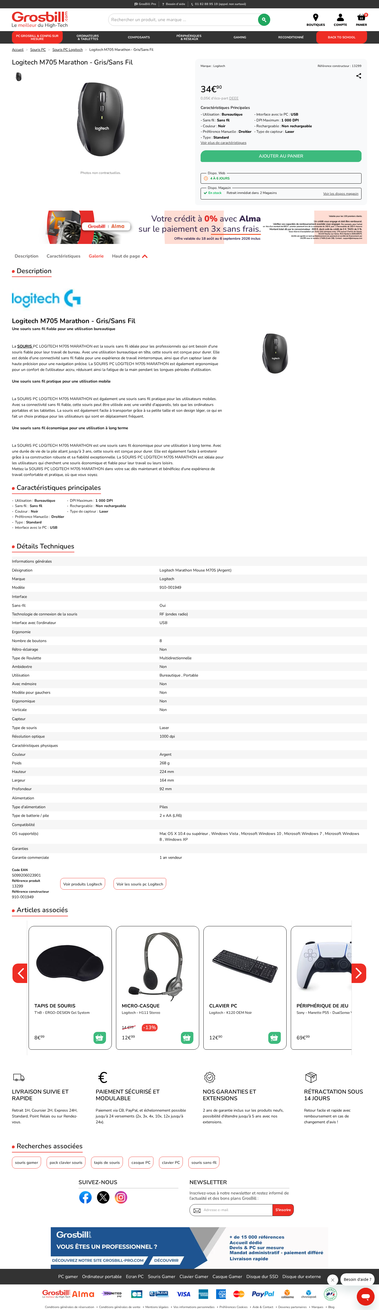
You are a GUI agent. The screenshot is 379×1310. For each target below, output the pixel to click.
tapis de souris (107, 1162)
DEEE (234, 98)
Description (26, 256)
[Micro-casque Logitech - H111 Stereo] (157, 987)
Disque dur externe (301, 1276)
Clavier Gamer (194, 1276)
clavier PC (171, 1162)
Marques (317, 1307)
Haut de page (126, 256)
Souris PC (38, 49)
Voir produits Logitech (82, 884)
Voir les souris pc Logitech (140, 884)
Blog (331, 1307)
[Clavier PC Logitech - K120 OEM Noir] (245, 987)
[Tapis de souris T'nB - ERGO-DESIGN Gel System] (70, 987)
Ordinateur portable (102, 1276)
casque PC (141, 1162)
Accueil (18, 49)
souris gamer (26, 1162)
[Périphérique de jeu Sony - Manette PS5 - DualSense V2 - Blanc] (332, 987)
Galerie (96, 256)
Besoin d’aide (175, 4)
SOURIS (25, 346)
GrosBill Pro (147, 4)
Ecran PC (135, 1276)
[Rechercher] (264, 20)
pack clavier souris (66, 1162)
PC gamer (68, 1276)
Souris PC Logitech (67, 49)
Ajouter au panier (281, 156)
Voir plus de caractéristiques (223, 143)
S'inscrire (283, 1209)
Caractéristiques (63, 256)
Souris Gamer (161, 1276)
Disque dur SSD (262, 1276)
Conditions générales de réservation (69, 1307)
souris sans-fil (203, 1162)
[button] (16, 987)
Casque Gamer (227, 1276)
